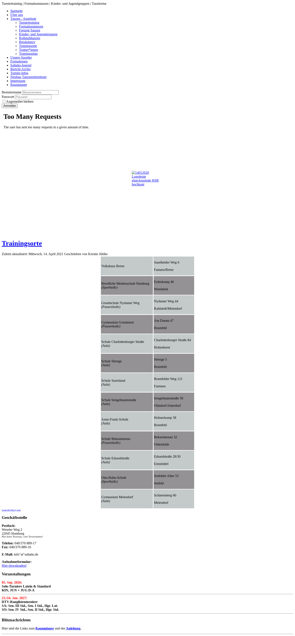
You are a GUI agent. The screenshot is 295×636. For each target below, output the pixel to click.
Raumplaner (44, 628)
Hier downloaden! (14, 565)
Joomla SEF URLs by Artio (11, 510)
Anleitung (73, 628)
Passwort (8, 97)
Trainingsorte (22, 243)
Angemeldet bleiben (19, 101)
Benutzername (11, 92)
